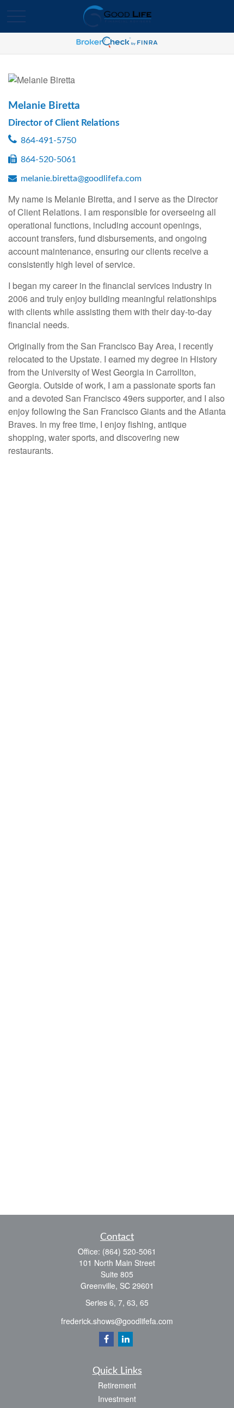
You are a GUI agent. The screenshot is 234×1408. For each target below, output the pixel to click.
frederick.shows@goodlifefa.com (117, 1320)
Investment (117, 1398)
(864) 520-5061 (129, 1251)
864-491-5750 (48, 140)
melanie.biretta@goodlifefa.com (81, 178)
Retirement (117, 1385)
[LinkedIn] (125, 1339)
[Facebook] (106, 1339)
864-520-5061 (48, 159)
